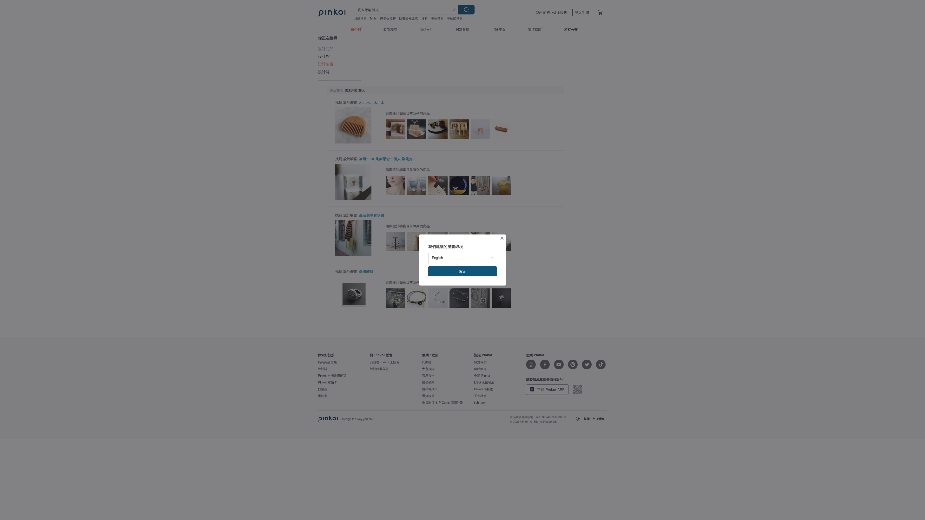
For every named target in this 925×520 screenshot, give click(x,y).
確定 (462, 271)
